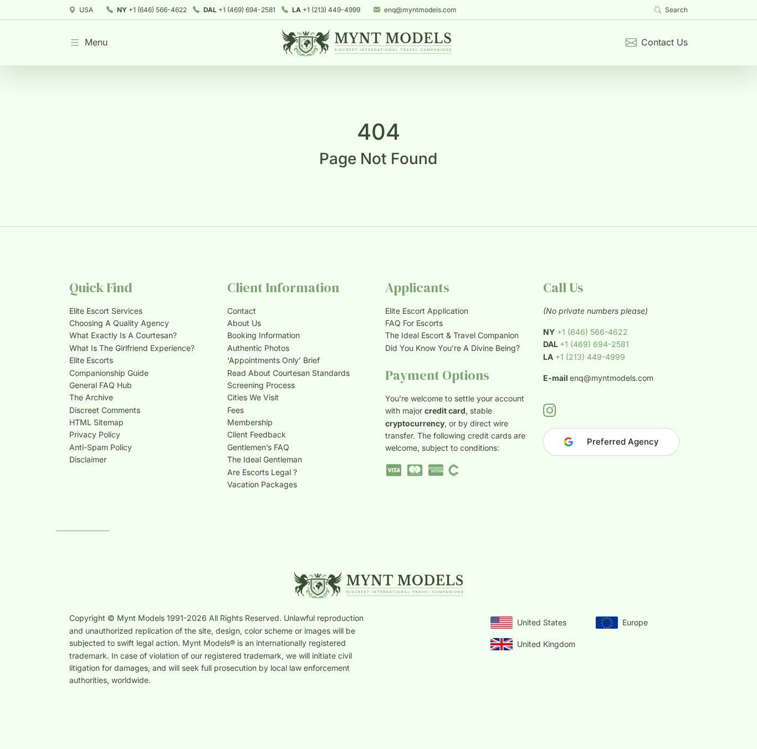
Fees (235, 410)
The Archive (91, 397)
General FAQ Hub (100, 385)
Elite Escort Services (105, 310)
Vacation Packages (262, 484)
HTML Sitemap (96, 422)
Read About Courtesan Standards (288, 373)
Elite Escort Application (426, 310)
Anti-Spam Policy (100, 447)
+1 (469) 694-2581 (239, 10)
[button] (88, 43)
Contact (241, 310)
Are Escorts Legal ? (262, 472)
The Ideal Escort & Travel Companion (452, 335)
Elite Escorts (91, 360)
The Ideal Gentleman (264, 459)
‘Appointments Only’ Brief (273, 360)
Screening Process (261, 385)
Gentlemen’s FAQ (258, 447)
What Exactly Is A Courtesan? (123, 335)
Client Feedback (256, 434)
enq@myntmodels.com (420, 10)
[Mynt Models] (366, 43)
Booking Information (263, 335)
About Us (244, 323)
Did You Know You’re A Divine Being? (452, 348)
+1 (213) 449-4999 (326, 10)
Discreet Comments (104, 410)
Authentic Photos (258, 348)
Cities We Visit (253, 397)
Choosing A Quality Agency (119, 323)
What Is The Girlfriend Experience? (132, 348)
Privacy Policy (94, 434)
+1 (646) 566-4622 (152, 10)
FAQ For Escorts (414, 323)
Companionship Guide (109, 373)
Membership (250, 422)
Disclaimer (87, 459)
